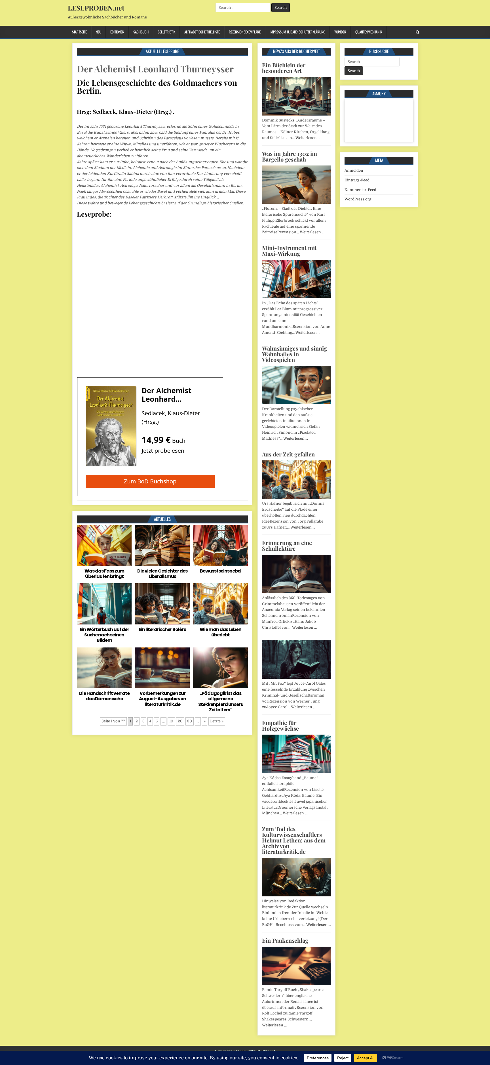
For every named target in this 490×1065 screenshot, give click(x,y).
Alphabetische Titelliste (202, 32)
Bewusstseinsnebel (220, 571)
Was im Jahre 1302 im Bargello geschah (289, 156)
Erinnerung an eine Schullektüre (287, 545)
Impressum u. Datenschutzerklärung (297, 32)
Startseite (79, 32)
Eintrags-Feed (357, 180)
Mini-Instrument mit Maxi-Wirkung (289, 250)
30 (189, 721)
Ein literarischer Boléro (162, 629)
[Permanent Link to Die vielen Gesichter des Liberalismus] (162, 545)
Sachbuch (141, 32)
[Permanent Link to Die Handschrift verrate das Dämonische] (104, 668)
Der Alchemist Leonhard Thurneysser (155, 68)
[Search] (417, 32)
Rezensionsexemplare (245, 32)
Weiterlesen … (307, 138)
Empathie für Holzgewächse (280, 725)
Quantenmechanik (368, 32)
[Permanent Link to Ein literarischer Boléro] (162, 603)
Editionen (117, 32)
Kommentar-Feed (360, 190)
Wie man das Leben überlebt (220, 632)
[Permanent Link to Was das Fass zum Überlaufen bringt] (104, 545)
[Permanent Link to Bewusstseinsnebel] (220, 545)
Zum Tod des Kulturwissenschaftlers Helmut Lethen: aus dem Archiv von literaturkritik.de (294, 840)
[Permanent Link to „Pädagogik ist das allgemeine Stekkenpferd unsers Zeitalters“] (220, 668)
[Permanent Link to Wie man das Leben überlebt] (220, 603)
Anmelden (354, 170)
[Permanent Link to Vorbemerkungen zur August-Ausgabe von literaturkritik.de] (162, 668)
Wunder (340, 32)
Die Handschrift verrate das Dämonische (104, 696)
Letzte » (216, 721)
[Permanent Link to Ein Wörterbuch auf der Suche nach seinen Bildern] (104, 603)
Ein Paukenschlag (285, 940)
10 (171, 721)
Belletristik (166, 32)
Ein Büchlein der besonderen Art (283, 67)
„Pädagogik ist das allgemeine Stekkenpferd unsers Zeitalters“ (220, 701)
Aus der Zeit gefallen (288, 454)
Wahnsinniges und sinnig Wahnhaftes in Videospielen (294, 353)
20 (180, 721)
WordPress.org (358, 199)
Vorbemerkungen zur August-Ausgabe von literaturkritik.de (162, 698)
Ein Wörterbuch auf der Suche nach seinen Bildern (104, 634)
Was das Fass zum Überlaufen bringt (104, 574)
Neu (98, 32)
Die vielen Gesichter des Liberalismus (162, 574)
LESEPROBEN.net (96, 7)
